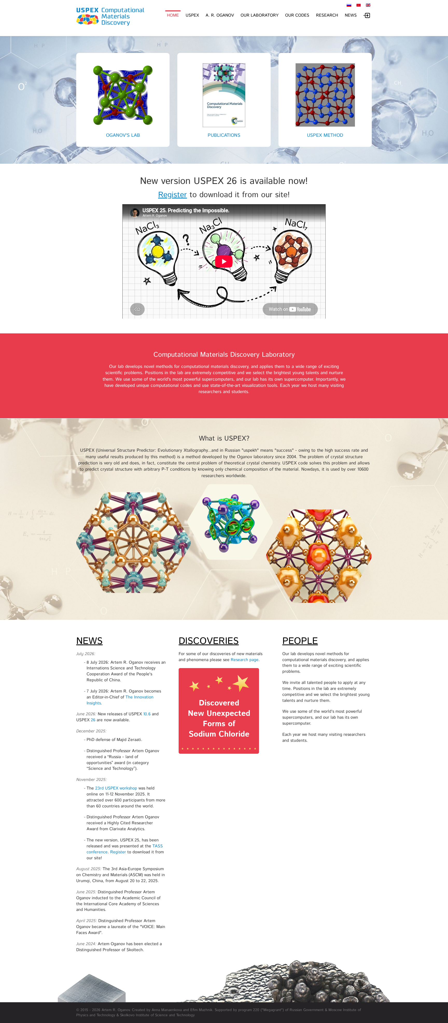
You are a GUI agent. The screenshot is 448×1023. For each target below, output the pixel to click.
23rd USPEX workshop (116, 788)
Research (327, 15)
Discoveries (209, 641)
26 (93, 720)
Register (172, 195)
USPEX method (325, 135)
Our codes (297, 15)
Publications (224, 135)
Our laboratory (259, 15)
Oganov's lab (123, 135)
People (300, 641)
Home (173, 15)
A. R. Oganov (220, 15)
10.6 (147, 714)
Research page (244, 660)
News (351, 15)
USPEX (192, 15)
